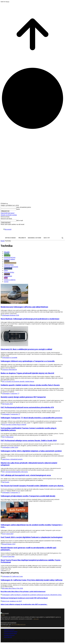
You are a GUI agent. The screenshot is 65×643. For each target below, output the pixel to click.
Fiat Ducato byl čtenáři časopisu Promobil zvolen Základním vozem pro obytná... (32, 486)
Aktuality (7, 252)
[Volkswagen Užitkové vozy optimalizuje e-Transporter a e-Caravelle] (9, 357)
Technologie (8, 276)
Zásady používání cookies (9, 215)
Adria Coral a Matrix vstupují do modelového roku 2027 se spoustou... (24, 604)
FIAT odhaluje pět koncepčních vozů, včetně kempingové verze (26, 475)
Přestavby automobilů (11, 267)
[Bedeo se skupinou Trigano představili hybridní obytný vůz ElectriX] (9, 369)
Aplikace (6, 254)
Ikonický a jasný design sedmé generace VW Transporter (23, 397)
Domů (3, 241)
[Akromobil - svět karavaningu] (13, 232)
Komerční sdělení (9, 259)
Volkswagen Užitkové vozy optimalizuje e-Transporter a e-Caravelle (28, 361)
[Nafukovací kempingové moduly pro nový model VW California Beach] (31, 595)
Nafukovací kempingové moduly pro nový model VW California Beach (24, 598)
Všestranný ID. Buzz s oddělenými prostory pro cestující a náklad (26, 349)
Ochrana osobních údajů (10, 633)
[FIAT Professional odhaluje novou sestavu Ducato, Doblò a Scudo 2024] (7, 437)
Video (6, 278)
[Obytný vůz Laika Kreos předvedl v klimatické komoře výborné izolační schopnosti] (12, 459)
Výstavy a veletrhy (9, 280)
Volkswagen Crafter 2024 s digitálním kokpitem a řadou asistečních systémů (31, 451)
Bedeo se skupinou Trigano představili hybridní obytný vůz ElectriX (27, 373)
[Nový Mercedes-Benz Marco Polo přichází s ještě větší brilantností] (12, 588)
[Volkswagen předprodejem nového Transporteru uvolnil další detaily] (10, 492)
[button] (62, 238)
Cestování (7, 255)
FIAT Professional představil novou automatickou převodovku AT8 (27, 407)
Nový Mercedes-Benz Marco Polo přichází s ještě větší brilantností (23, 591)
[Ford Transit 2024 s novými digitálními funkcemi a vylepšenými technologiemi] (7, 534)
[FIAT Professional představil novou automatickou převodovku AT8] (7, 404)
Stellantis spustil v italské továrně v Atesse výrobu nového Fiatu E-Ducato (30, 385)
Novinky (6, 261)
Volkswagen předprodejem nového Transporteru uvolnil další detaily (28, 496)
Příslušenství (8, 269)
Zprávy (6, 282)
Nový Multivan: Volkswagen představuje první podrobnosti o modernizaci (30, 319)
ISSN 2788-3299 (8, 637)
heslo (18, 209)
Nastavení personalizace (8, 623)
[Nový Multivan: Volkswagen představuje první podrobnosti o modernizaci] (10, 315)
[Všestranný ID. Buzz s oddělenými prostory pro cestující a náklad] (14, 346)
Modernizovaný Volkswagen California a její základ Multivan (24, 307)
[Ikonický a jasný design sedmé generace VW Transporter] (10, 393)
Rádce (6, 270)
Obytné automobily (10, 263)
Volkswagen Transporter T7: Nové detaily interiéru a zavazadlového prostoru (31, 418)
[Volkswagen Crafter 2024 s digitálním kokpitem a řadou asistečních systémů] (9, 447)
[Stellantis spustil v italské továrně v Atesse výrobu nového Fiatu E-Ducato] (17, 381)
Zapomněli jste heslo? (7, 213)
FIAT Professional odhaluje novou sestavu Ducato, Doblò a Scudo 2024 (29, 440)
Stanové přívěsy (9, 272)
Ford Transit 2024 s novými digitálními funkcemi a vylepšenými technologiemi (31, 537)
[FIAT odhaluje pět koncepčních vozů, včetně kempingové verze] (14, 472)
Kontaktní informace (9, 635)
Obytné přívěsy (9, 265)
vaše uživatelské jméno (23, 207)
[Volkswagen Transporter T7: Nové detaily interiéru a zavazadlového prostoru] (10, 414)
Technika (7, 274)
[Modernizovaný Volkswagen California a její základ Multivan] (14, 303)
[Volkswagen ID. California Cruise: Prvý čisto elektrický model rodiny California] (12, 576)
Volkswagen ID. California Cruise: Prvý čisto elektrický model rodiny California (31, 580)
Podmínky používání (9, 629)
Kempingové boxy (9, 257)
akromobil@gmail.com (18, 624)
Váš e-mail (19, 220)
